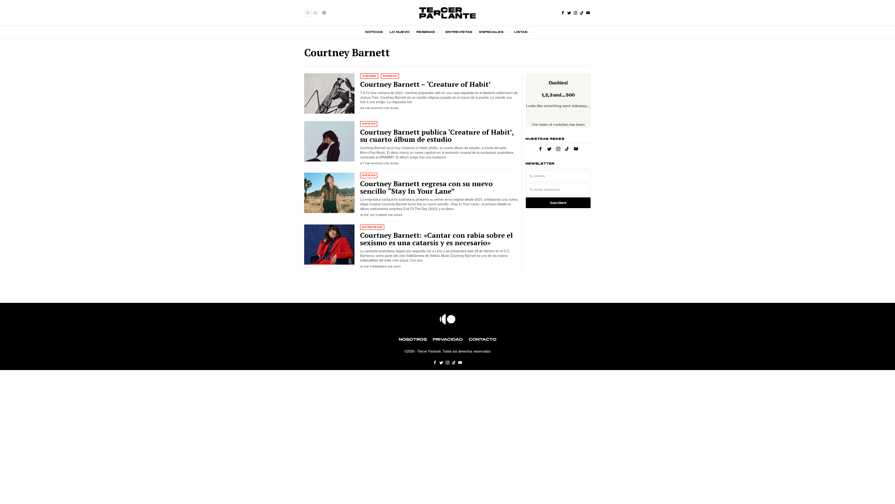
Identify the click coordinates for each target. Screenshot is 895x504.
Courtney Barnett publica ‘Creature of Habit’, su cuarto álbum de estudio (437, 136)
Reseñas (390, 76)
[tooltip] (563, 13)
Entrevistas (372, 227)
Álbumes (369, 76)
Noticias (368, 124)
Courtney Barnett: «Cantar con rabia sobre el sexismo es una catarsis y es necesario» (436, 239)
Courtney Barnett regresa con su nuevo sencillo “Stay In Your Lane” (426, 187)
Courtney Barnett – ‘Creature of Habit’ (425, 84)
